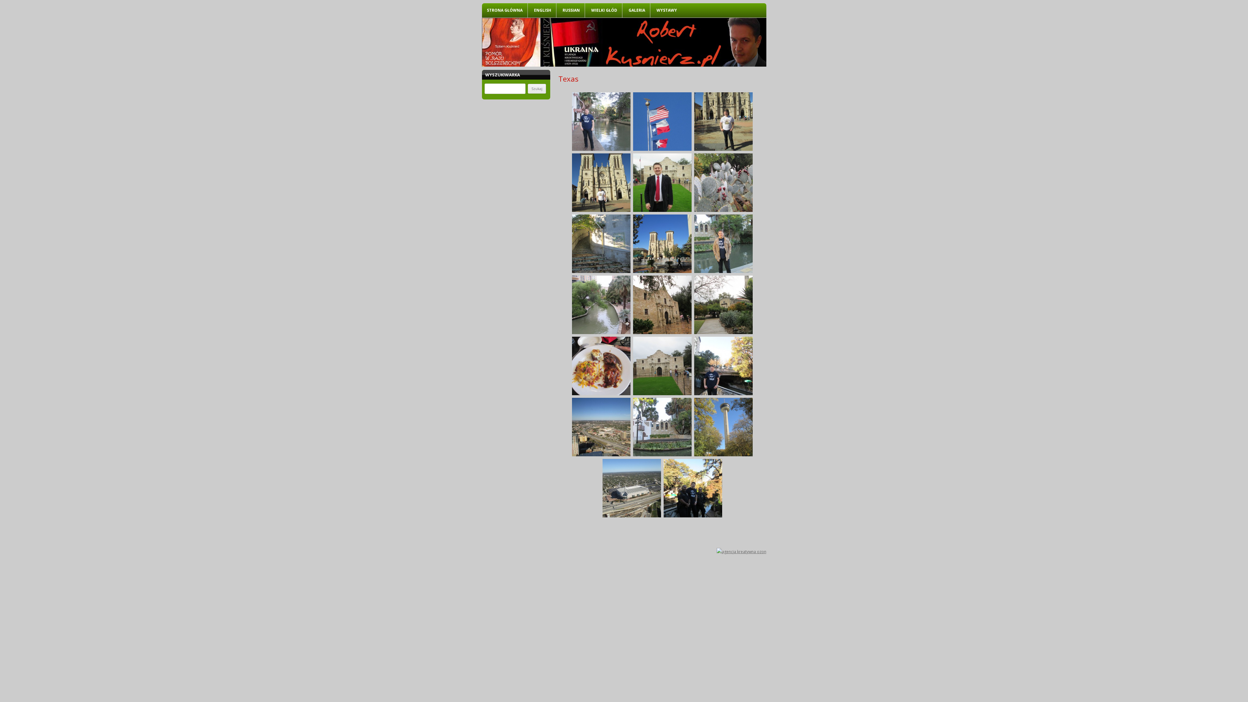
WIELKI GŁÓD (604, 10)
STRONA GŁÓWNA (505, 10)
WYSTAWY (666, 10)
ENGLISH (542, 10)
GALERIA (637, 10)
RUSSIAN (571, 10)
